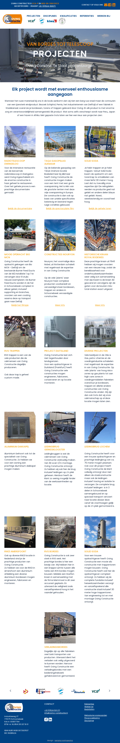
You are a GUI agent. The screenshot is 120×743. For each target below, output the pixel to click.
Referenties (87, 15)
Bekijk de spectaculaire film (60, 208)
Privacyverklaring (92, 718)
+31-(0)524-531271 (47, 6)
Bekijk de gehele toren (100, 208)
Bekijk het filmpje (20, 305)
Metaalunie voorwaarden (95, 715)
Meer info (60, 305)
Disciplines (50, 15)
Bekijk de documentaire (20, 208)
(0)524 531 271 (54, 710)
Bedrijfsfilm (89, 709)
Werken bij (103, 15)
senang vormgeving (64, 740)
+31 (46, 710)
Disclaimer (89, 720)
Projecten (33, 15)
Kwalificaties (68, 15)
